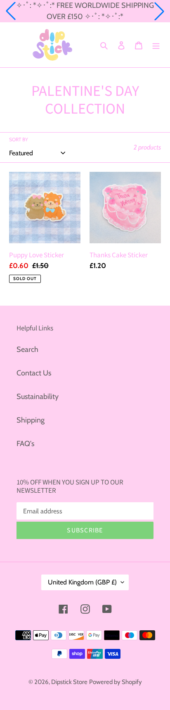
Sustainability (38, 396)
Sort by (18, 139)
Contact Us (34, 373)
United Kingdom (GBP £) (82, 582)
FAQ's (25, 443)
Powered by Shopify (115, 682)
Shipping (31, 420)
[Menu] (156, 45)
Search (27, 349)
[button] (11, 11)
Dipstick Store (69, 682)
